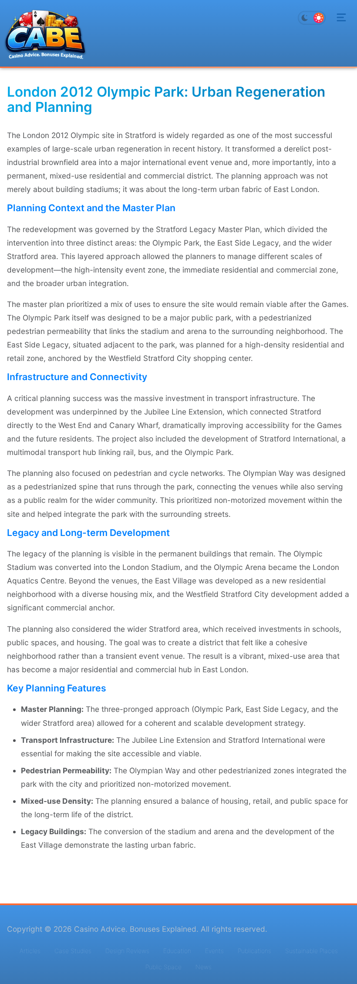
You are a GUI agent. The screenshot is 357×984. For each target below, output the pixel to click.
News (203, 967)
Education (177, 950)
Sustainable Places (311, 950)
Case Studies (72, 950)
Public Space (163, 967)
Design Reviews (127, 950)
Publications (254, 950)
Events (214, 950)
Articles (30, 950)
